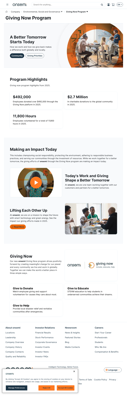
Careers (99, 327)
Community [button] (17, 55)
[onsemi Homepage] (20, 4)
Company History (13, 347)
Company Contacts (14, 352)
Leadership (10, 337)
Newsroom (71, 327)
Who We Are (100, 347)
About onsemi (12, 327)
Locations (10, 332)
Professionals (101, 337)
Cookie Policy (100, 379)
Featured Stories (72, 337)
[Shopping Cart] (114, 4)
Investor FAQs (41, 356)
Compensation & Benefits (106, 352)
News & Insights (72, 332)
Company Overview (14, 342)
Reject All (46, 388)
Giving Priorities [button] (34, 55)
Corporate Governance (46, 342)
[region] (40, 381)
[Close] (74, 371)
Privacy (112, 379)
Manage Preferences (16, 388)
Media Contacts (72, 347)
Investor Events (42, 347)
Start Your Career (103, 332)
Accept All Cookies (65, 388)
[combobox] (65, 4)
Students (99, 342)
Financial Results (43, 332)
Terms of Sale (85, 379)
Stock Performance (44, 337)
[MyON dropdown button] (109, 4)
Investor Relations (45, 327)
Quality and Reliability (15, 356)
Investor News (42, 352)
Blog (67, 342)
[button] (102, 4)
